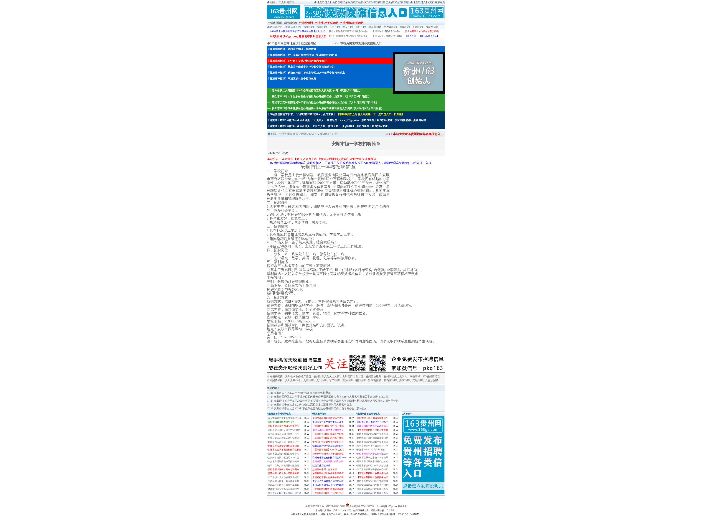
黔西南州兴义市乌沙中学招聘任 (283, 489)
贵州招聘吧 (306, 134)
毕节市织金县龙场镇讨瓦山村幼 (283, 477)
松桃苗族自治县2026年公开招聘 (372, 485)
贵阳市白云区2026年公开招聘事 (372, 481)
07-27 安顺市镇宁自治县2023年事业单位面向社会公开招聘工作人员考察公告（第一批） (317, 408)
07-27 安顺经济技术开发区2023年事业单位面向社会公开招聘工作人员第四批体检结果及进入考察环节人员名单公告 (332, 400)
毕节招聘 (334, 27)
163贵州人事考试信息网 (326, 22)
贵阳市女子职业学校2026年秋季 (372, 457)
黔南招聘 (405, 27)
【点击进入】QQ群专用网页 (429, 2)
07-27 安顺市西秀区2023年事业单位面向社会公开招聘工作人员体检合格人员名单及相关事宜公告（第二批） (329, 396)
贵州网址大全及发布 (395, 376)
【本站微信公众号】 (429, 36)
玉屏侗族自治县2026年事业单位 (372, 489)
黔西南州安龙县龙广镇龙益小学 (283, 442)
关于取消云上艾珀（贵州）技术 (283, 434)
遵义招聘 (347, 27)
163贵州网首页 (275, 22)
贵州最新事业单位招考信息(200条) (422, 31)
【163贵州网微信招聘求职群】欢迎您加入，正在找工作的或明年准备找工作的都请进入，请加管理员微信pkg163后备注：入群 (349, 162)
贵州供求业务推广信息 (298, 376)
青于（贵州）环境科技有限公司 (283, 465)
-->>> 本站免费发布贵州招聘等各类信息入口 (414, 134)
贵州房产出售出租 (352, 376)
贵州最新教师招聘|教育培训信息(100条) (348, 31)
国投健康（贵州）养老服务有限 (283, 481)
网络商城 (415, 376)
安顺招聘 (418, 27)
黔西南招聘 (390, 27)
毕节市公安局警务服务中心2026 (372, 469)
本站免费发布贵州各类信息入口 (361, 43)
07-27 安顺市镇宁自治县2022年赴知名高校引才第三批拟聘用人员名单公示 (309, 404)
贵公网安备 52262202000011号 (364, 506)
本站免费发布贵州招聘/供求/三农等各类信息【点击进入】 (298, 31)
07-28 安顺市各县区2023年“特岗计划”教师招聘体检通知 (299, 392)
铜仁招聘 (360, 27)
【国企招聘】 (411, 36)
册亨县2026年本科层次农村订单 (372, 445)
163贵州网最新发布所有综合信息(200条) (348, 36)
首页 (292, 134)
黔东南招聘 (374, 27)
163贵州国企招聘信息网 (351, 22)
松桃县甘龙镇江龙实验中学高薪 (283, 485)
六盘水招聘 (432, 27)
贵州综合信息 (290, 22)
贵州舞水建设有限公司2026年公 (283, 457)
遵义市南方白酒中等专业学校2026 (284, 418)
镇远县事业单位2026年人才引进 (372, 465)
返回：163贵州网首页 (282, 2)
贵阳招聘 (322, 27)
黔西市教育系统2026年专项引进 (372, 434)
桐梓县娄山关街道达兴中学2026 (283, 437)
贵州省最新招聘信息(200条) (386, 31)
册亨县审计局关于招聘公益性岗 (372, 461)
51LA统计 (392, 510)
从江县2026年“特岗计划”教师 (371, 449)
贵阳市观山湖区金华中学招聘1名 (284, 430)
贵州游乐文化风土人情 (327, 376)
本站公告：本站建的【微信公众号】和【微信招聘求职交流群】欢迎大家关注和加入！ (323, 159)
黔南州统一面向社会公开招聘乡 (372, 437)
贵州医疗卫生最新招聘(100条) (387, 36)
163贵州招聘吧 (306, 22)
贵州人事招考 (293, 27)
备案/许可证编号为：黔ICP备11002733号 (325, 506)
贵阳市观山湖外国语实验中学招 (283, 453)
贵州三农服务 (373, 376)
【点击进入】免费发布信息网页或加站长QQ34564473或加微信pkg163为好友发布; (363, 2)
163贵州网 (284, 11)
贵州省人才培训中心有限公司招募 (284, 493)
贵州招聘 (309, 27)
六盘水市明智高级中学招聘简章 (283, 461)
